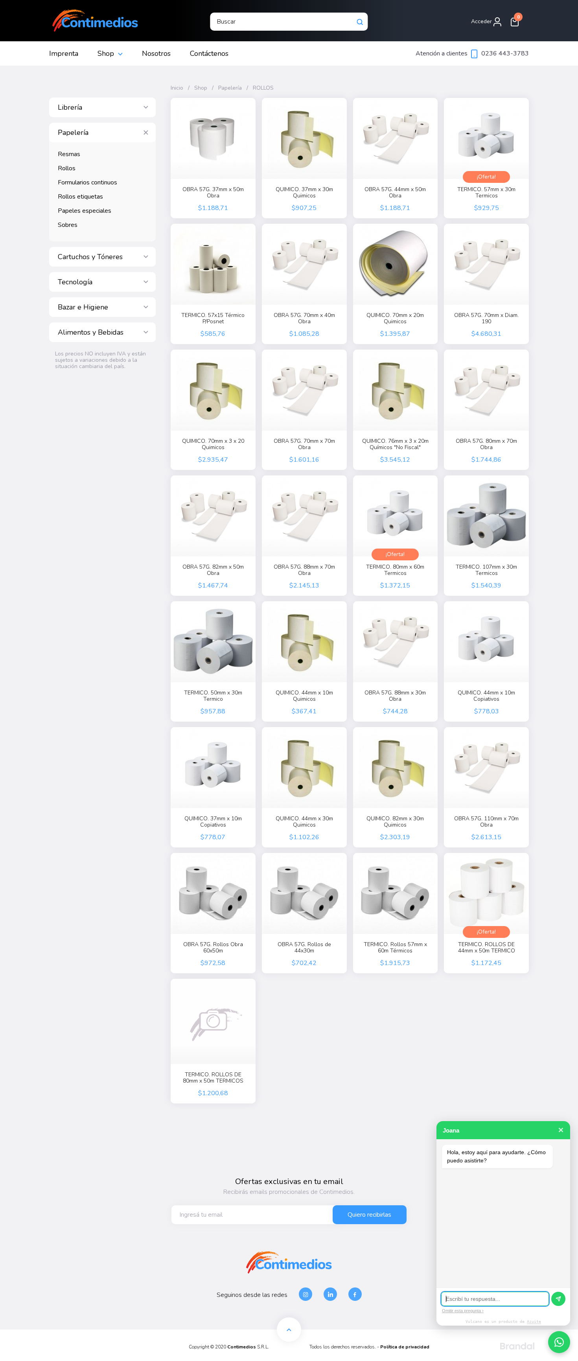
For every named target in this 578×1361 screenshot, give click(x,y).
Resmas (69, 154)
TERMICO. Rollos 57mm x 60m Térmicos (395, 947)
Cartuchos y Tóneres (90, 257)
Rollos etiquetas (80, 196)
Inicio (177, 88)
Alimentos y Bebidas (90, 332)
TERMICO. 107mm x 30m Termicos (486, 570)
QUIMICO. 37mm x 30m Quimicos (304, 192)
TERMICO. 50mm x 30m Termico (213, 696)
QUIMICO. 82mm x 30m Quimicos (395, 822)
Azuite (534, 1321)
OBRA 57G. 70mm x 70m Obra (304, 444)
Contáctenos (209, 53)
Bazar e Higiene (83, 307)
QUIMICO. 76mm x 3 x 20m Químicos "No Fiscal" (395, 444)
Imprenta (63, 53)
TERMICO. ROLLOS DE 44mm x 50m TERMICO (486, 947)
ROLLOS (263, 88)
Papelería (73, 132)
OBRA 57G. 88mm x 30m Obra (395, 696)
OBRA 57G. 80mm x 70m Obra (486, 444)
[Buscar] (360, 22)
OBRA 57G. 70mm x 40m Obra (304, 318)
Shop (106, 53)
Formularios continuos (87, 182)
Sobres (67, 225)
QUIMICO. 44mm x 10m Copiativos (486, 696)
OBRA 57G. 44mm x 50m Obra (395, 192)
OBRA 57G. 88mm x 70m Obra (304, 570)
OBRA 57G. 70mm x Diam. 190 (486, 318)
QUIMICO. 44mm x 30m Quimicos (304, 822)
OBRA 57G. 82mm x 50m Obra (213, 570)
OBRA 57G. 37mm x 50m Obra (213, 192)
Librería (70, 107)
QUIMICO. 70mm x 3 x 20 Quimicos (213, 444)
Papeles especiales (84, 210)
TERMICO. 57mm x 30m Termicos (486, 192)
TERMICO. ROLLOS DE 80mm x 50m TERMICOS (213, 1078)
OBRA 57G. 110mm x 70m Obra (486, 822)
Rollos (66, 168)
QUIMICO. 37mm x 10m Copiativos (213, 822)
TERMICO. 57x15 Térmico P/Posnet (213, 318)
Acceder (482, 21)
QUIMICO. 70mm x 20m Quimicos (395, 318)
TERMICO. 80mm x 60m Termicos (395, 570)
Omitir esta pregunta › (463, 1310)
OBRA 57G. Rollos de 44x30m (304, 947)
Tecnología (75, 282)
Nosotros (156, 53)
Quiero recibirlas (369, 1214)
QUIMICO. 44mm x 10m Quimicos (304, 696)
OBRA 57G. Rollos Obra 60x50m (213, 947)
